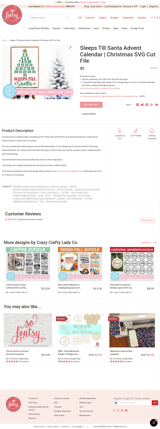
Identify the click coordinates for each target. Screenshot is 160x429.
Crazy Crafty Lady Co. (49, 192)
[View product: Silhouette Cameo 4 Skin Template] (132, 330)
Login (143, 6)
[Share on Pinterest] (146, 105)
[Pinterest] (122, 410)
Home (4, 40)
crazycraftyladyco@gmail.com (69, 171)
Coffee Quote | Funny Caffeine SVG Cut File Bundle (16, 286)
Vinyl (41, 201)
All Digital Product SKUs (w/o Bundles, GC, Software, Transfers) (40, 186)
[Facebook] (114, 410)
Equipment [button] (128, 17)
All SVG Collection (65, 189)
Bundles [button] (114, 17)
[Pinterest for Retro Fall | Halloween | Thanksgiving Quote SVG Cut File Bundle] (82, 276)
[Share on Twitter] (142, 105)
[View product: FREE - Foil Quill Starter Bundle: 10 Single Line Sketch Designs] (80, 330)
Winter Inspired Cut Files (56, 201)
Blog (86, 6)
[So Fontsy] (12, 15)
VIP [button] (80, 17)
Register (153, 6)
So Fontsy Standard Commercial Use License (101, 88)
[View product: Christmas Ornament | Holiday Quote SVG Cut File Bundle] (132, 264)
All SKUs (73, 186)
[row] (80, 273)
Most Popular (84, 195)
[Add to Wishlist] (51, 248)
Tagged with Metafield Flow (25, 201)
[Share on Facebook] (137, 105)
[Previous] (7, 72)
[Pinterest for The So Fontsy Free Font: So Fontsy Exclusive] (30, 342)
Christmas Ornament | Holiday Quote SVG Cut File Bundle (121, 286)
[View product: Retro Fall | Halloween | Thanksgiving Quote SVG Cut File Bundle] (80, 264)
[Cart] (157, 17)
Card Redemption (113, 6)
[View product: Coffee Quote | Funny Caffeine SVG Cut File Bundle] (28, 264)
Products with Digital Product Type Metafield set (34, 198)
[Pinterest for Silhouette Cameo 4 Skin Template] (134, 342)
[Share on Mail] (156, 105)
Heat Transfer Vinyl (79, 192)
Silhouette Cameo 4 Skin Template (121, 352)
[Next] (68, 72)
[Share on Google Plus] (152, 105)
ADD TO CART (41, 276)
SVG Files (88, 198)
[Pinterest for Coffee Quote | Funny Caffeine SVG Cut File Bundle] (30, 276)
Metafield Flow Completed (64, 195)
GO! (155, 403)
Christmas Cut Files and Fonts (87, 189)
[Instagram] (118, 410)
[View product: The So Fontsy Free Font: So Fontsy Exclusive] (28, 330)
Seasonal (61, 198)
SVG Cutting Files (74, 198)
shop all (146, 242)
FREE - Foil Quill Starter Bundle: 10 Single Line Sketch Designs (68, 353)
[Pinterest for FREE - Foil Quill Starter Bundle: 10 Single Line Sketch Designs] (82, 342)
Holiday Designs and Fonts (24, 195)
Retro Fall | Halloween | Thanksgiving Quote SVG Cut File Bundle (69, 286)
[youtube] (126, 410)
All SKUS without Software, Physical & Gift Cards (34, 189)
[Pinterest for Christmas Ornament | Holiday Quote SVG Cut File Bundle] (134, 276)
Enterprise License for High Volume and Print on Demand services (110, 96)
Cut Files (65, 192)
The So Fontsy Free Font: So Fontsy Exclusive (17, 352)
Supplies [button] (142, 17)
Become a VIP (130, 6)
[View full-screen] (70, 47)
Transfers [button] (90, 17)
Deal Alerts (96, 6)
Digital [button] (102, 17)
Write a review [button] (147, 220)
